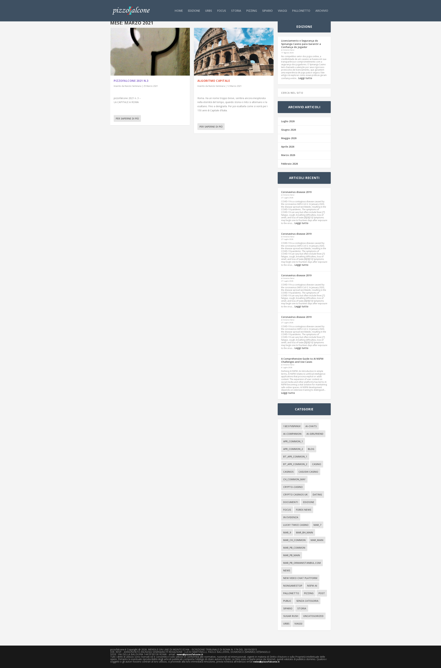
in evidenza (290, 517)
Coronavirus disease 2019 (296, 192)
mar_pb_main (291, 555)
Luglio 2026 (288, 121)
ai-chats (311, 426)
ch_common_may (294, 479)
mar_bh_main (304, 532)
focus (221, 11)
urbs (208, 11)
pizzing (251, 11)
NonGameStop (292, 585)
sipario (267, 11)
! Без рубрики (291, 426)
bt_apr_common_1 (295, 456)
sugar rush (290, 616)
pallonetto (301, 11)
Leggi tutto (305, 78)
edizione (194, 11)
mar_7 (317, 524)
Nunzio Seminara (133, 86)
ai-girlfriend (314, 433)
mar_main (317, 540)
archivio (321, 11)
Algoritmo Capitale (213, 81)
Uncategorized (313, 616)
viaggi (282, 11)
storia (236, 11)
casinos (288, 471)
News (286, 570)
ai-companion (292, 433)
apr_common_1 (293, 441)
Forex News (303, 509)
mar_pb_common (294, 547)
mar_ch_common (294, 540)
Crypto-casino (293, 487)
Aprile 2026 (287, 146)
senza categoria (307, 600)
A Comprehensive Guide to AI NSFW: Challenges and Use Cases (302, 360)
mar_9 (287, 532)
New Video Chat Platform (300, 578)
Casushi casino (308, 471)
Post (322, 593)
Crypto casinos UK (295, 494)
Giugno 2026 (288, 129)
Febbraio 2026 (289, 163)
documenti (290, 502)
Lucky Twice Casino (296, 524)
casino (316, 464)
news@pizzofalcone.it (190, 654)
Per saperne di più (127, 118)
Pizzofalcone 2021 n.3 (131, 81)
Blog (311, 449)
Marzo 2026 (288, 155)
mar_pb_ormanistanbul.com (302, 562)
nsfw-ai (312, 585)
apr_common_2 (293, 449)
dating (317, 494)
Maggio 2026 (288, 138)
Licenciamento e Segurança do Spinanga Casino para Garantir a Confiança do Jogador (301, 43)
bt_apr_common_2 (295, 464)
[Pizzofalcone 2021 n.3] (150, 52)
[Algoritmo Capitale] (234, 52)
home (179, 11)
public (287, 600)
